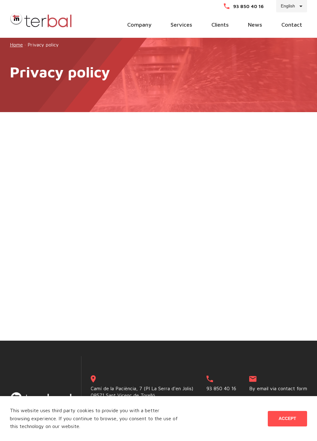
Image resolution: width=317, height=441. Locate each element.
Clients (220, 25)
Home (16, 44)
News (255, 25)
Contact (291, 25)
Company (139, 25)
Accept (287, 418)
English (288, 5)
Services (181, 25)
